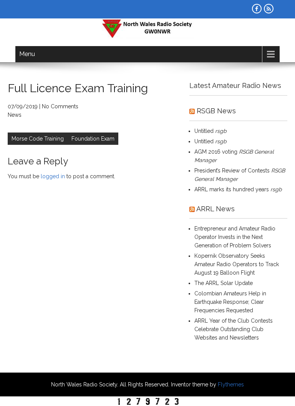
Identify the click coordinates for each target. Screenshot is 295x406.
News (15, 115)
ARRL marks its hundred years (231, 189)
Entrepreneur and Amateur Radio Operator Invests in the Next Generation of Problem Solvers (234, 237)
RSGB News (216, 111)
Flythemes (230, 384)
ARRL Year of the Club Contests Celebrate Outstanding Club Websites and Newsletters (233, 329)
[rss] (268, 8)
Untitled (204, 131)
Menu (27, 54)
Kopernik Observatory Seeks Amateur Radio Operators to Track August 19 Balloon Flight (236, 264)
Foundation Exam (92, 139)
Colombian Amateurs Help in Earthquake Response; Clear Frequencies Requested (230, 301)
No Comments (60, 106)
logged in (53, 176)
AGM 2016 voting (215, 152)
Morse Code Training (38, 139)
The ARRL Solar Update (223, 283)
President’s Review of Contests (232, 170)
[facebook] (257, 8)
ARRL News (215, 209)
